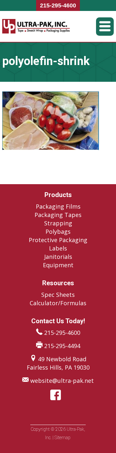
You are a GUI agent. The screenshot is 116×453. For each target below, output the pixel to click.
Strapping (58, 223)
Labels (58, 248)
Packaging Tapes (58, 215)
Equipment (58, 265)
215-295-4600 (58, 5)
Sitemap (62, 437)
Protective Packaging (58, 240)
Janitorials (58, 256)
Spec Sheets (58, 294)
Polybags (58, 231)
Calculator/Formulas (58, 303)
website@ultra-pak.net (62, 380)
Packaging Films (58, 206)
